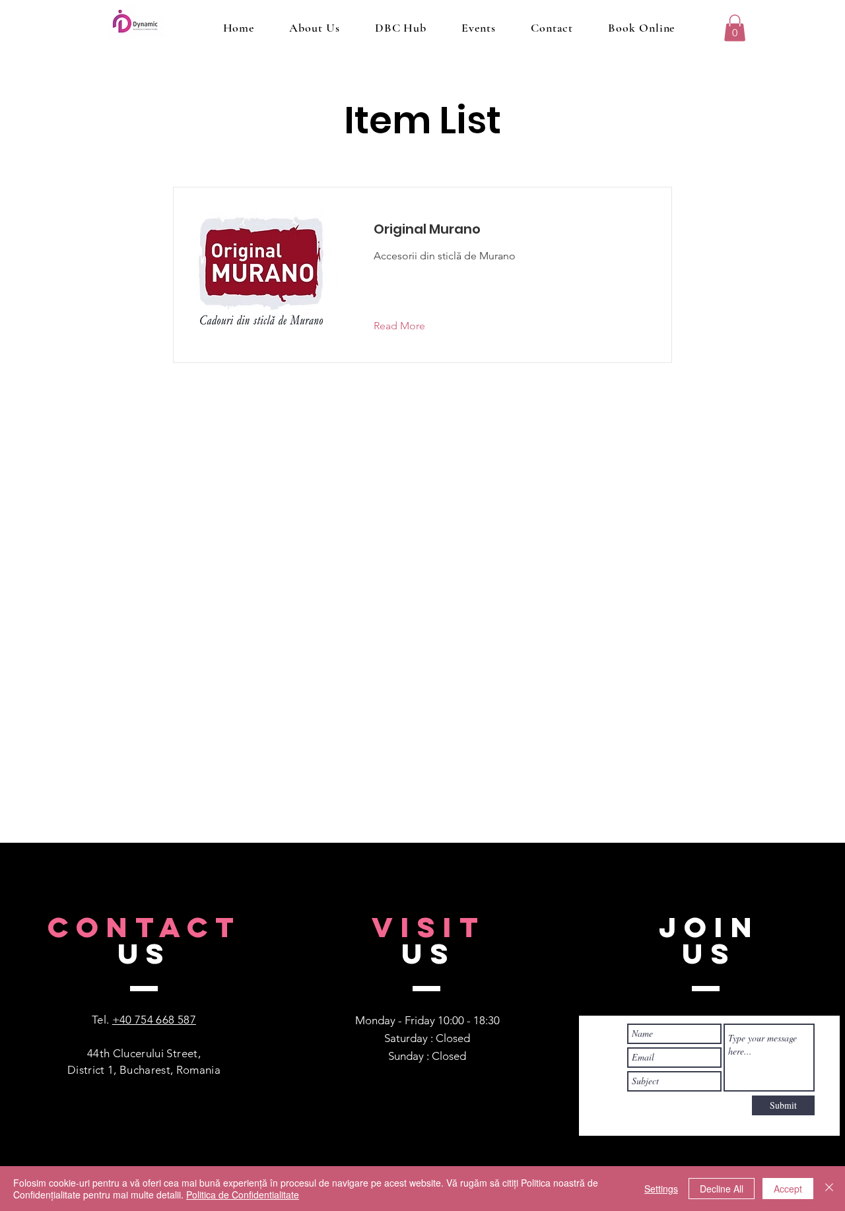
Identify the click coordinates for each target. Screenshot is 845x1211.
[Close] (829, 1188)
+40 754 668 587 (154, 1019)
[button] (735, 28)
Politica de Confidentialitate (242, 1194)
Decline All (721, 1188)
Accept (788, 1188)
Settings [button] (661, 1188)
